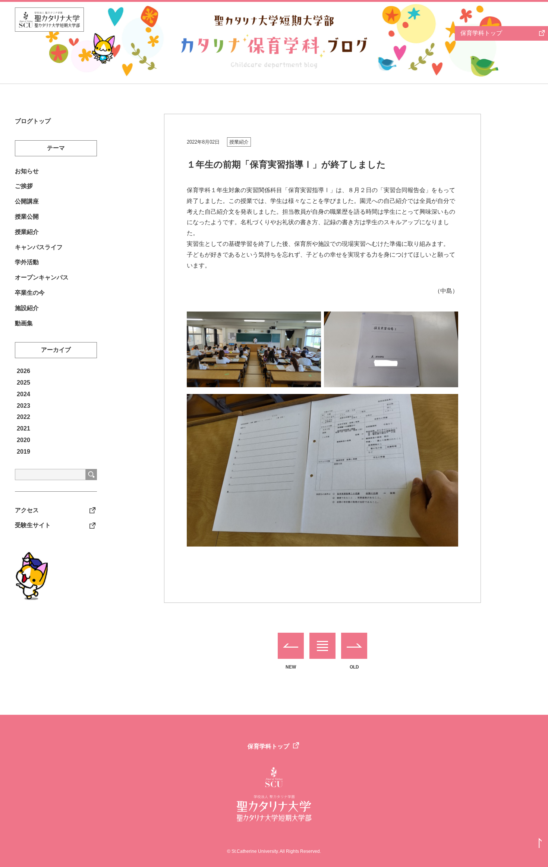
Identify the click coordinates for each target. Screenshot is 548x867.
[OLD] (354, 646)
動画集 (24, 323)
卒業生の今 (30, 292)
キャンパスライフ (39, 247)
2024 (23, 394)
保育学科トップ (268, 746)
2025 (23, 382)
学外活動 (27, 262)
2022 (23, 417)
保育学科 (481, 33)
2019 (23, 451)
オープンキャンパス (42, 277)
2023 (23, 406)
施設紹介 (27, 308)
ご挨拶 (24, 186)
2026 (23, 371)
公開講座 (27, 201)
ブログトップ (33, 121)
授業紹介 (239, 142)
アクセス (27, 510)
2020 (23, 440)
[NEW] (291, 646)
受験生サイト (33, 525)
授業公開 (27, 216)
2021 (23, 428)
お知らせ (27, 171)
